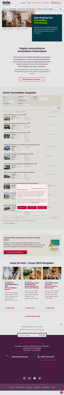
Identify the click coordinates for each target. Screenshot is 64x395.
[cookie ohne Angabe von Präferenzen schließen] (46, 186)
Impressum (44, 188)
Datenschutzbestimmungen (36, 188)
